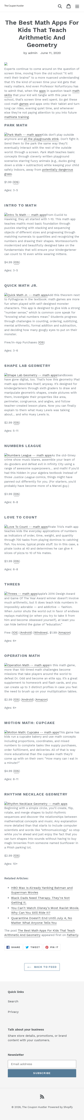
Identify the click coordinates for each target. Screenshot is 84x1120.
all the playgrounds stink (41, 139)
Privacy (13, 1012)
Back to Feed (45, 966)
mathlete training (16, 117)
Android (25, 632)
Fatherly (72, 935)
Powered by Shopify (60, 1107)
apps (42, 91)
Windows (40, 632)
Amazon (64, 632)
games (24, 104)
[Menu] (77, 6)
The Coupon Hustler (34, 1107)
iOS (15, 182)
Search (13, 1001)
